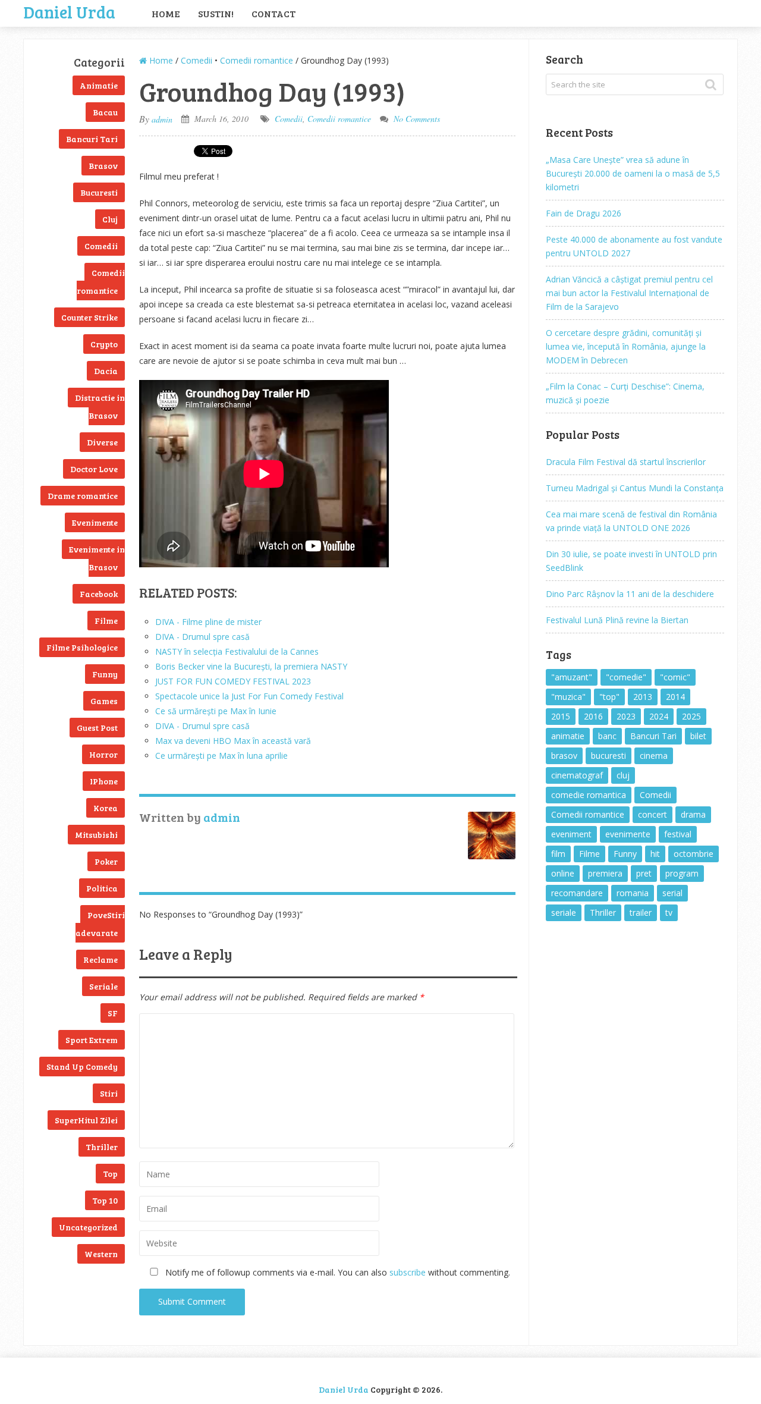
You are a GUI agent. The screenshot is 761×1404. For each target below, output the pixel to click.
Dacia (106, 370)
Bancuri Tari (92, 139)
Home (166, 13)
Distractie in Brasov (100, 406)
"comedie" (626, 677)
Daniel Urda (69, 10)
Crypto (104, 344)
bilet (698, 736)
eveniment (571, 834)
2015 (560, 716)
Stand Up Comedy (82, 1066)
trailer (641, 912)
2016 (593, 716)
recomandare (577, 893)
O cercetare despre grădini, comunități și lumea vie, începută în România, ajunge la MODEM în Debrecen (626, 346)
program (682, 873)
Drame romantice (83, 495)
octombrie (693, 853)
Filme (106, 620)
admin (162, 119)
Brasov (103, 165)
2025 (691, 716)
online (562, 873)
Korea (105, 807)
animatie (567, 736)
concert (652, 814)
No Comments (417, 118)
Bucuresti (99, 192)
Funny (105, 674)
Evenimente (95, 522)
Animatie (99, 85)
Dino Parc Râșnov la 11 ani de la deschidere (630, 593)
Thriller (102, 1146)
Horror (103, 754)
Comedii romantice (101, 281)
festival (677, 834)
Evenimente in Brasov (97, 558)
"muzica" (568, 696)
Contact (273, 13)
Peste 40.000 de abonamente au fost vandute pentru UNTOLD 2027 (634, 246)
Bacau (105, 112)
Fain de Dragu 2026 (583, 213)
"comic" (675, 677)
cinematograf (577, 775)
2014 (675, 696)
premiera (605, 873)
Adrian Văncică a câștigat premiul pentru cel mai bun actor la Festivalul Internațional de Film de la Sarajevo (629, 293)
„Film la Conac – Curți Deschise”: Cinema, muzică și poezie (625, 393)
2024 (658, 716)
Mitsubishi (96, 834)
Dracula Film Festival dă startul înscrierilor (626, 461)
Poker (106, 861)
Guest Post (97, 727)
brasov (564, 755)
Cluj (110, 219)
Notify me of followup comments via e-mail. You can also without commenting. (336, 1272)
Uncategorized (88, 1227)
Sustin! (216, 13)
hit (655, 853)
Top (110, 1173)
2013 (642, 696)
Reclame (100, 959)
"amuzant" (571, 677)
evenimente (627, 834)
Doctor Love (94, 469)
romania (633, 893)
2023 (626, 716)
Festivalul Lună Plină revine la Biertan (617, 620)
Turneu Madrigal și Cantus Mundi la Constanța (635, 488)
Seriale (103, 986)
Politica (102, 888)
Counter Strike (89, 317)
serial (672, 893)
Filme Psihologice (82, 647)
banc (607, 736)
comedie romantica (588, 794)
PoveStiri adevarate (100, 923)
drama (693, 814)
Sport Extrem (91, 1039)
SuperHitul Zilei (86, 1120)
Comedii (101, 246)
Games (104, 700)
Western (101, 1253)
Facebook (99, 593)
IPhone (104, 781)
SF (113, 1013)
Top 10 (105, 1200)
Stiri (109, 1093)
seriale (563, 912)
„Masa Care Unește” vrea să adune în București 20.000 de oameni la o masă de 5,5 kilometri (633, 173)
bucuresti (608, 755)
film (558, 853)
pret (644, 873)
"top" (609, 696)
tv (668, 912)
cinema (654, 755)
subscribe (407, 1272)
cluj (623, 775)
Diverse (102, 442)
